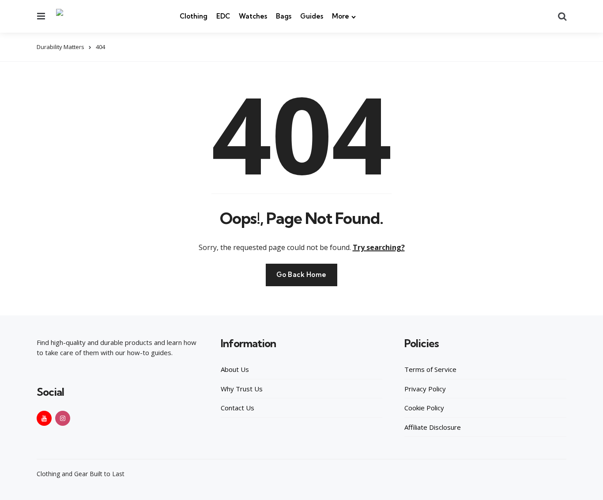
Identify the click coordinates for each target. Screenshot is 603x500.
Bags (283, 16)
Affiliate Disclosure (432, 427)
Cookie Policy (424, 407)
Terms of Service (430, 369)
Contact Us (237, 407)
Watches (253, 16)
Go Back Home (301, 274)
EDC (223, 16)
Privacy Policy (425, 388)
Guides (311, 16)
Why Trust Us (242, 388)
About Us (235, 369)
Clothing (193, 16)
